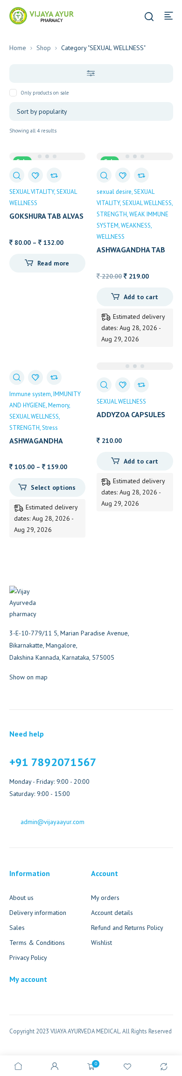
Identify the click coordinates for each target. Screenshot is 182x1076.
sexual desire (114, 192)
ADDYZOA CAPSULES (131, 414)
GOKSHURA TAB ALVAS (46, 216)
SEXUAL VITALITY (31, 192)
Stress (50, 428)
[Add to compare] (54, 175)
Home (17, 48)
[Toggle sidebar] (91, 73)
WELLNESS (111, 237)
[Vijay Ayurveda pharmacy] (41, 15)
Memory (58, 405)
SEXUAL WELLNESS (147, 203)
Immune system (30, 394)
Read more (53, 263)
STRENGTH (112, 214)
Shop (43, 48)
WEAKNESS (136, 225)
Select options (53, 487)
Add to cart (141, 297)
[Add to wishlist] (35, 175)
